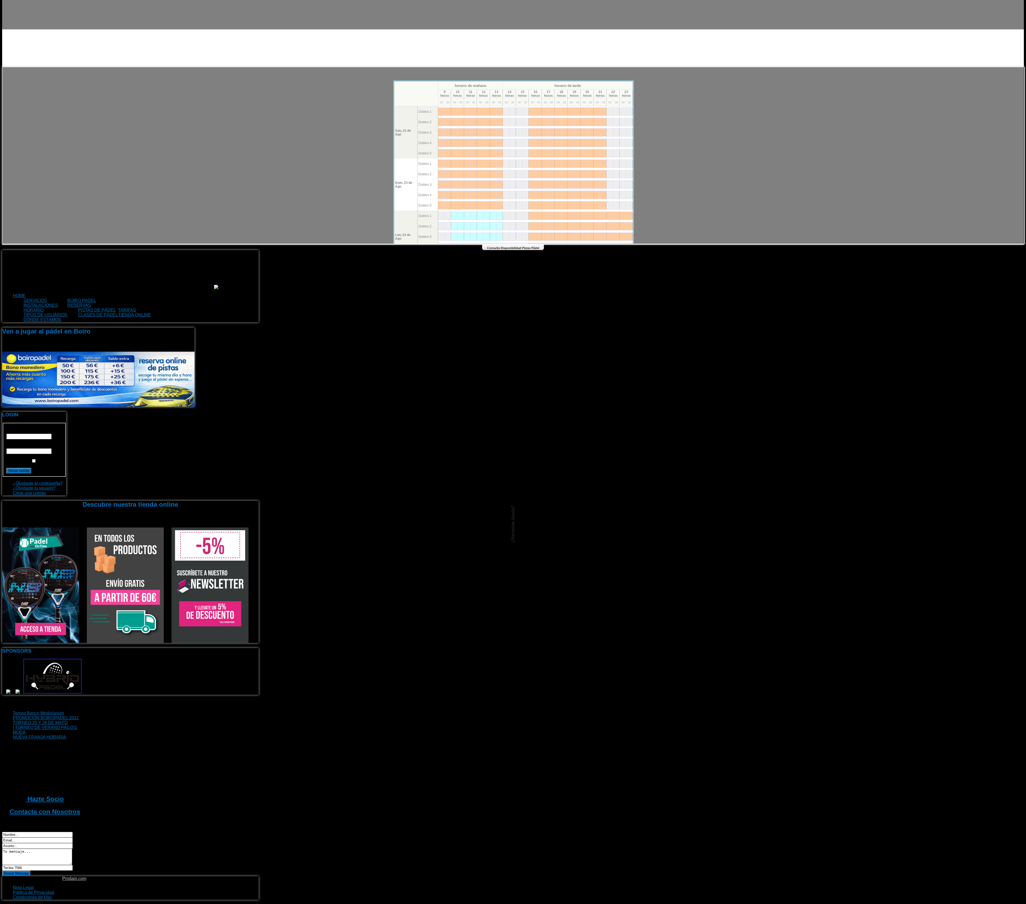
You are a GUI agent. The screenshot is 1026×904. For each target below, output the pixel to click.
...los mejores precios (178, 315)
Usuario (13, 431)
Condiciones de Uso (32, 897)
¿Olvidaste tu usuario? (34, 488)
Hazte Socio (45, 798)
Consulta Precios (158, 310)
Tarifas (127, 310)
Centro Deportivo (118, 300)
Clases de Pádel (98, 315)
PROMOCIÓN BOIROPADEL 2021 (46, 718)
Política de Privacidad (33, 892)
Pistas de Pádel (97, 310)
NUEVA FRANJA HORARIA (39, 737)
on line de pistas (111, 305)
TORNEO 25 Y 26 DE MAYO (40, 722)
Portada (36, 295)
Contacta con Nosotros (45, 811)
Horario (34, 310)
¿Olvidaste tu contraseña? (38, 483)
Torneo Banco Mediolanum (38, 713)
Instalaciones (41, 305)
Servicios (35, 300)
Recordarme (18, 461)
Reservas (79, 305)
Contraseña (17, 446)
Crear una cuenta (29, 493)
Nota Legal (23, 887)
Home (19, 295)
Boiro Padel (81, 300)
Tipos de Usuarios (45, 315)
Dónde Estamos (42, 319)
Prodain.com (74, 878)
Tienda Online (134, 315)
